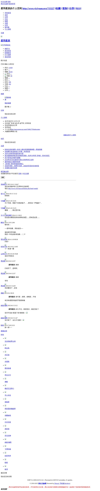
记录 (6, 17)
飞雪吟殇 (8, 449)
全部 (7, 171)
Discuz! (56, 483)
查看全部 (4, 331)
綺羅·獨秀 (4, 305)
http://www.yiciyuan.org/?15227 (38, 8)
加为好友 (8, 51)
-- (9, 70)
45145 (10, 72)
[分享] (72, 8)
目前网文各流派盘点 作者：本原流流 (17, 151)
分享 (6, 25)
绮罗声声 (8, 456)
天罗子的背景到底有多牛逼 (14, 153)
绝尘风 (7, 348)
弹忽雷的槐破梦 (10, 409)
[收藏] (58, 8)
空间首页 (8, 13)
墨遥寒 (3, 261)
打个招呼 (8, 55)
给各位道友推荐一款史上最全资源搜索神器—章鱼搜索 (23, 149)
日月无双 (8, 422)
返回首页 (12, 4)
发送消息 (8, 57)
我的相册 (8, 103)
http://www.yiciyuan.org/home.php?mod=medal (23, 188)
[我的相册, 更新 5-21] (8, 99)
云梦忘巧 (4, 254)
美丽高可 (4, 184)
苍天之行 (8, 375)
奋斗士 (3, 194)
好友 (2, 334)
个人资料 (8, 29)
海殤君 (7, 402)
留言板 (7, 27)
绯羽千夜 (4, 247)
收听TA (7, 48)
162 (10, 84)
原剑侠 (7, 429)
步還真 (7, 361)
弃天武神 (8, 435)
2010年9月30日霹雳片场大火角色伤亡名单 (19, 160)
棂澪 (6, 469)
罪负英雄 (4, 239)
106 (10, 82)
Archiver (67, 483)
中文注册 (4, 2)
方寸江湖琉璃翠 (6, 215)
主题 (6, 23)
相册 (6, 21)
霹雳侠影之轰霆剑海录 (12, 162)
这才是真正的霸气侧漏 (12, 157)
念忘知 (7, 355)
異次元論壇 (5, 4)
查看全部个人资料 (69, 135)
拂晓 (2, 293)
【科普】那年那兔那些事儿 (14, 164)
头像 (2, 33)
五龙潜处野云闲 (10, 341)
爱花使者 (8, 368)
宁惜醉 (3, 201)
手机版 (62, 483)
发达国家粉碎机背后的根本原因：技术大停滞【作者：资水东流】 (27, 155)
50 (11, 76)
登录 (9, 2)
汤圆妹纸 (8, 415)
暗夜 (2, 325)
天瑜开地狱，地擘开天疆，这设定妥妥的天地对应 (22, 166)
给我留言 (8, 53)
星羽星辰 (5, 40)
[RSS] (78, 8)
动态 (6, 15)
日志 (6, 19)
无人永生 (8, 395)
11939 (10, 68)
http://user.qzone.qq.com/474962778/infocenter (25, 129)
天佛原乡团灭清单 (11, 168)
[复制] (65, 8)
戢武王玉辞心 (9, 388)
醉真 (2, 222)
